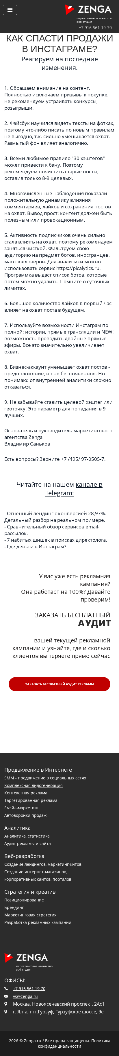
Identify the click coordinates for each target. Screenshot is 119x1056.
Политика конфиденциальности (74, 1043)
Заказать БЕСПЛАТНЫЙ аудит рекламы (59, 684)
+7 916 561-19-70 (95, 27)
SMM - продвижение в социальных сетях (45, 778)
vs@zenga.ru (25, 996)
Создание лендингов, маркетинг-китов (42, 864)
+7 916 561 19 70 (29, 988)
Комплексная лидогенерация (33, 785)
